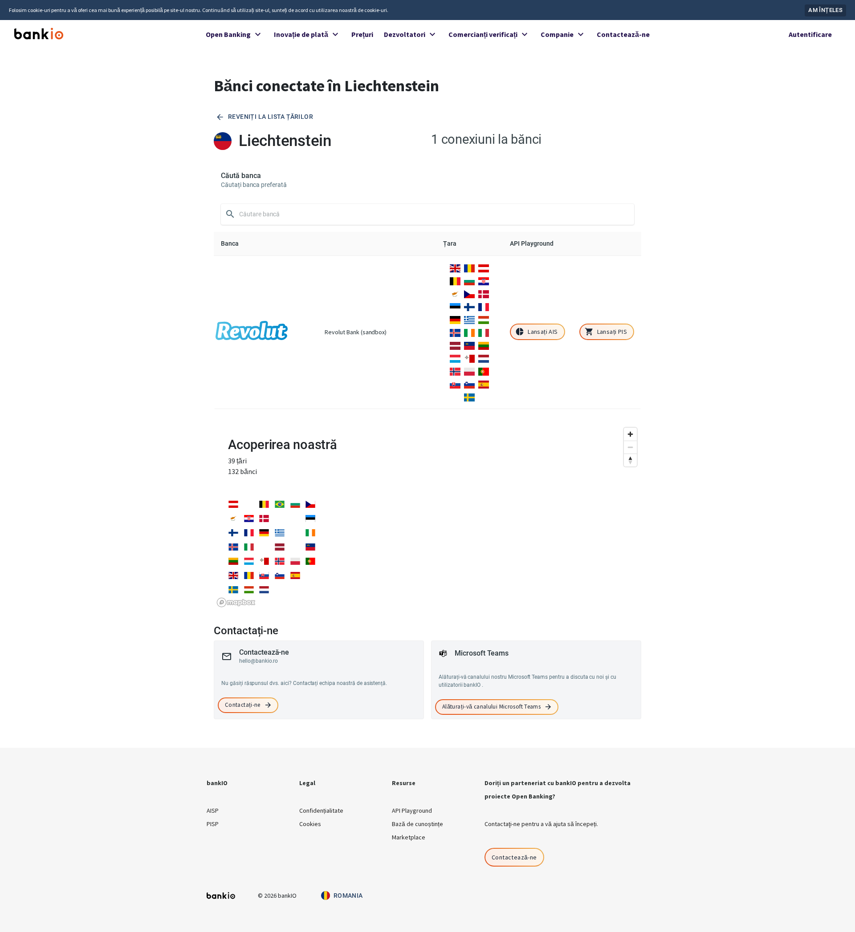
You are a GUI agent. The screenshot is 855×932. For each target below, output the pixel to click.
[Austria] (483, 267)
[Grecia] (469, 319)
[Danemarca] (483, 293)
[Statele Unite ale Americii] (310, 574)
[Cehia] (469, 293)
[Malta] (469, 358)
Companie (557, 34)
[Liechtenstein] (469, 345)
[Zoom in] (630, 434)
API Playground (412, 810)
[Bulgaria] (469, 280)
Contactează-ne (623, 34)
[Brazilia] (279, 503)
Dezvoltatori (404, 34)
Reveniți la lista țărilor (270, 116)
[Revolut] (252, 332)
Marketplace (408, 837)
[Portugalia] (483, 371)
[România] (469, 267)
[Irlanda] (469, 332)
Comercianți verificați (482, 34)
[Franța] (483, 306)
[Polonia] (469, 371)
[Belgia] (455, 280)
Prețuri (362, 34)
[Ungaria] (483, 319)
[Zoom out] (630, 447)
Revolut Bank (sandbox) (356, 332)
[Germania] (455, 319)
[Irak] (295, 531)
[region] (427, 516)
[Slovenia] (469, 384)
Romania (348, 895)
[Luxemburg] (455, 358)
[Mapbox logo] (236, 602)
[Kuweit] (264, 546)
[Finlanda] (469, 306)
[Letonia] (455, 345)
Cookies (310, 824)
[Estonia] (455, 306)
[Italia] (483, 332)
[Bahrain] (249, 503)
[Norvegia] (455, 371)
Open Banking (228, 34)
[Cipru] (455, 293)
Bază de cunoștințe (417, 824)
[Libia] (295, 546)
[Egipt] (279, 517)
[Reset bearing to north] (630, 460)
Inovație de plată (301, 34)
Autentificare (810, 34)
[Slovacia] (455, 384)
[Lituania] (483, 345)
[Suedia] (469, 397)
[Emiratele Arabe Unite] (295, 517)
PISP (213, 824)
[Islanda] (455, 332)
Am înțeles (825, 10)
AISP (213, 810)
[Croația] (483, 280)
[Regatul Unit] (455, 267)
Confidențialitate (321, 810)
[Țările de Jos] (483, 358)
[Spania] (483, 384)
